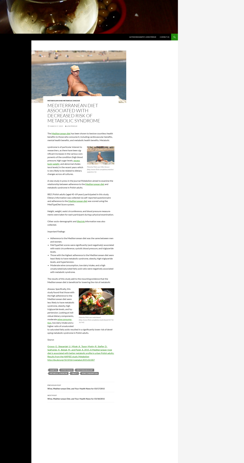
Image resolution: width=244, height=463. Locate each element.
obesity (74, 373)
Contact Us (164, 37)
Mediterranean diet (61, 133)
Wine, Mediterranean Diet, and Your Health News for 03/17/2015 (76, 387)
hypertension (67, 370)
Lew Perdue (72, 126)
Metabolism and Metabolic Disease (63, 101)
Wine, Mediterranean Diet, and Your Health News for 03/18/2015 (76, 397)
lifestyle (81, 221)
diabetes (53, 370)
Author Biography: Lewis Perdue (142, 37)
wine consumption (90, 373)
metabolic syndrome (58, 373)
